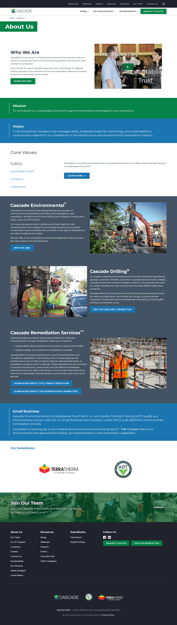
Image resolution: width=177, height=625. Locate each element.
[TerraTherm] (58, 469)
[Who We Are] (128, 66)
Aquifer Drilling (77, 542)
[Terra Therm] (110, 597)
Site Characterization (103, 11)
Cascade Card (47, 556)
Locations (124, 4)
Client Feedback (48, 561)
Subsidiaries (78, 532)
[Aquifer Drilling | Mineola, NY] (88, 597)
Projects (44, 547)
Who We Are (22, 248)
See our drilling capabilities (112, 309)
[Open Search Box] (164, 4)
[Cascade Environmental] (21, 11)
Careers (99, 4)
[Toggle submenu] (88, 11)
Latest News (16, 575)
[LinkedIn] (109, 537)
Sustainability (16, 561)
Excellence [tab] (16, 179)
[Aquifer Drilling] (123, 469)
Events (43, 551)
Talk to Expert (130, 429)
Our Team (138, 4)
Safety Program (18, 571)
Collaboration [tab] (18, 186)
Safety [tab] (16, 163)
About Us (111, 4)
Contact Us (152, 4)
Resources (73, 4)
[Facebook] (104, 537)
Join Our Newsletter (146, 543)
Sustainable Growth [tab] (22, 171)
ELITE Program (18, 542)
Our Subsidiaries (22, 448)
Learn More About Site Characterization (41, 383)
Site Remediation (127, 11)
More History (23, 81)
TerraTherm (76, 537)
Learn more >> (77, 175)
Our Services (16, 566)
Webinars (86, 4)
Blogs (43, 537)
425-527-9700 (63, 610)
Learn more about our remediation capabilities (46, 391)
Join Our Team (26, 503)
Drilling (83, 11)
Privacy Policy (108, 615)
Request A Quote (154, 11)
